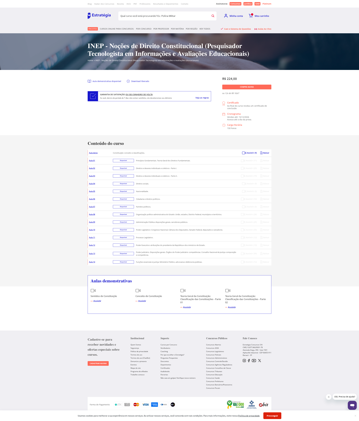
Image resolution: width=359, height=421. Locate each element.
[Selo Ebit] (264, 404)
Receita (120, 4)
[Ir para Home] (99, 16)
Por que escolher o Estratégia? (172, 355)
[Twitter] (259, 361)
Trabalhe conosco (137, 374)
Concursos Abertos (213, 345)
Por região (191, 29)
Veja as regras (202, 98)
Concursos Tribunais (214, 371)
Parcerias (164, 374)
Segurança (135, 348)
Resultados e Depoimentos (165, 4)
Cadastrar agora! (98, 363)
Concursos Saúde (213, 378)
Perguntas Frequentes (169, 358)
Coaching (164, 351)
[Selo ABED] (252, 404)
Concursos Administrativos (216, 358)
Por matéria (177, 29)
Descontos (165, 361)
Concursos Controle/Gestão (217, 361)
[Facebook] (249, 361)
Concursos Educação (214, 374)
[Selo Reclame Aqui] (235, 404)
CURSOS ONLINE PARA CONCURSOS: (117, 29)
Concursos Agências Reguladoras (219, 365)
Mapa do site (136, 368)
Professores (145, 4)
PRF (135, 4)
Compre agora (247, 87)
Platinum (267, 4)
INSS (128, 4)
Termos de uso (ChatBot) (140, 358)
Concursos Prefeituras (215, 381)
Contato (184, 4)
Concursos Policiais (213, 355)
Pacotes (92, 28)
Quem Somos (136, 345)
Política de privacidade (139, 351)
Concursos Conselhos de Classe (218, 368)
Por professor (161, 29)
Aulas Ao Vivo (264, 29)
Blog (90, 4)
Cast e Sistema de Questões (237, 29)
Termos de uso (136, 355)
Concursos (235, 3)
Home (90, 60)
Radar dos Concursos (104, 4)
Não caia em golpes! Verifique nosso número (178, 378)
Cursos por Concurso (169, 345)
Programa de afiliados (139, 371)
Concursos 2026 (212, 348)
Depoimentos (166, 365)
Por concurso (143, 29)
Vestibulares (165, 348)
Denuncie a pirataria (139, 361)
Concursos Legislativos (215, 351)
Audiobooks (165, 371)
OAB (257, 3)
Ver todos (204, 29)
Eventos (134, 365)
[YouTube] (254, 361)
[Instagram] (244, 361)
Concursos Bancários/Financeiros (219, 385)
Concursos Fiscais (213, 388)
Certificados (165, 368)
